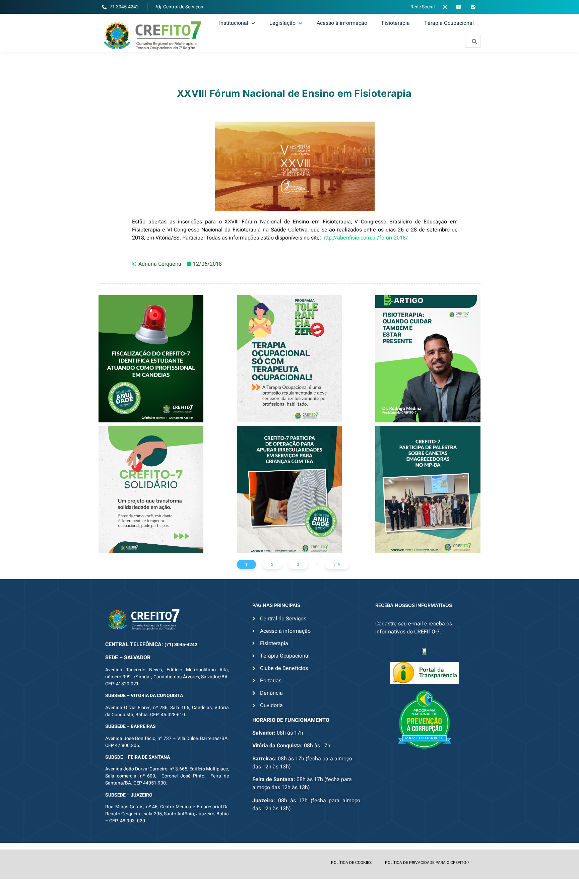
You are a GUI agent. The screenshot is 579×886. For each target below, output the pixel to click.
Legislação (282, 23)
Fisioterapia (396, 23)
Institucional (233, 23)
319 (336, 564)
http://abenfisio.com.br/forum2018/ (365, 238)
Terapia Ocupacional (449, 23)
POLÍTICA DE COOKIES (351, 863)
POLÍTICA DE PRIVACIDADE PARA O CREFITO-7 (427, 863)
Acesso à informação (342, 23)
